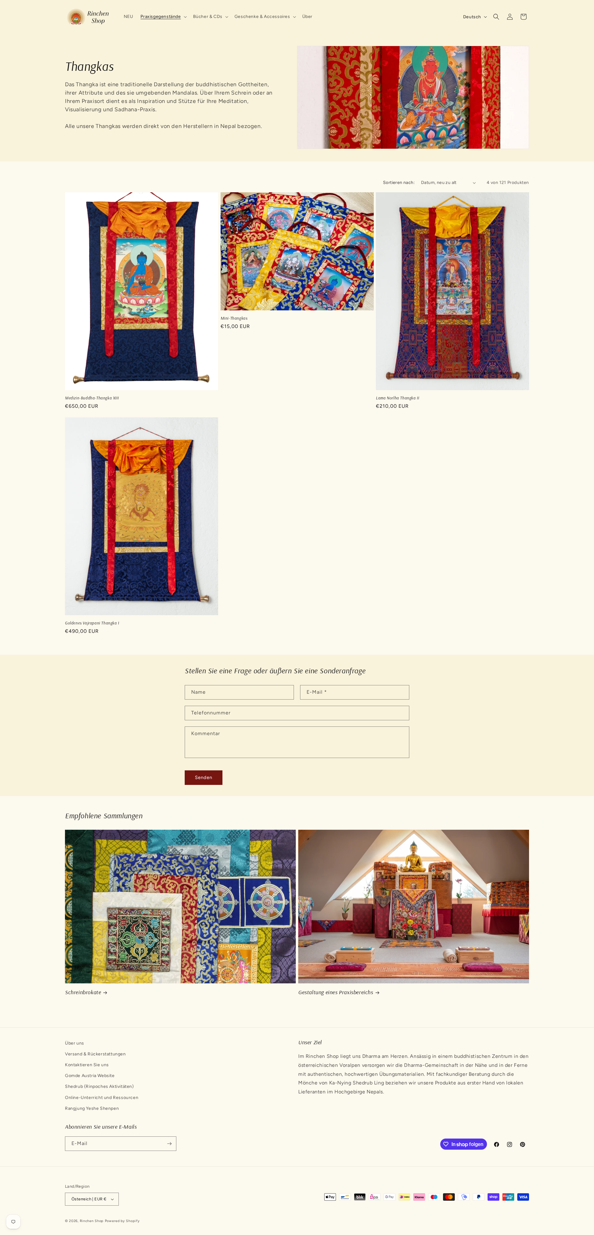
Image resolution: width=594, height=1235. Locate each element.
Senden (203, 777)
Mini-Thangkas (234, 318)
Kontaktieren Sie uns (87, 1064)
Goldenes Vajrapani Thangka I (92, 622)
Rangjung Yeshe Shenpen (92, 1108)
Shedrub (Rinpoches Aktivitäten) (99, 1086)
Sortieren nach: (399, 182)
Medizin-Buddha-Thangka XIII (91, 397)
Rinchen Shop (92, 1221)
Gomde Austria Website (90, 1075)
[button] (163, 16)
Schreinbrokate (83, 992)
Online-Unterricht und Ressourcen (101, 1097)
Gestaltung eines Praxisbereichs (335, 992)
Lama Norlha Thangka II (397, 397)
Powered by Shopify (122, 1221)
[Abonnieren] (169, 1143)
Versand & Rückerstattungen (95, 1054)
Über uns (74, 1043)
